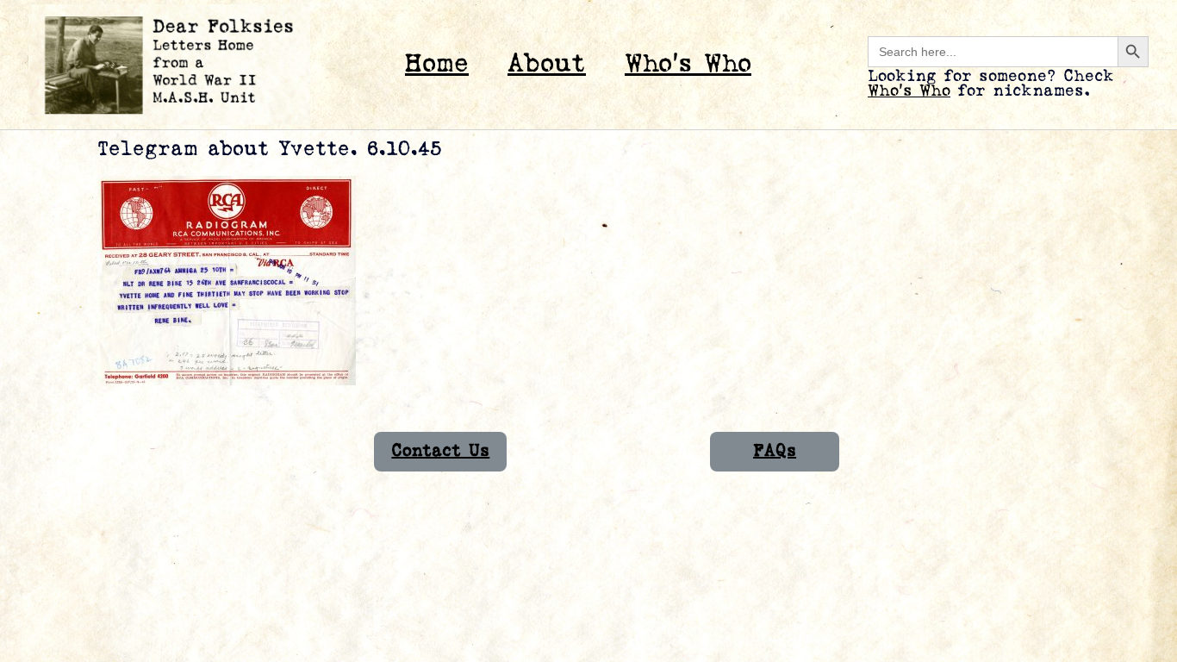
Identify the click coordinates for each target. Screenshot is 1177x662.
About (547, 64)
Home (437, 64)
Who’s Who (688, 64)
